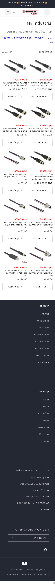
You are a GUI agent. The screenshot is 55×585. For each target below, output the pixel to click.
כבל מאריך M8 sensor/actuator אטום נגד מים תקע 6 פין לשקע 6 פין (42, 176)
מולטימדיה (43, 413)
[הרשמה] (12, 538)
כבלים (46, 399)
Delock (36, 570)
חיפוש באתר (43, 320)
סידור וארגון (43, 427)
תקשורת (39, 37)
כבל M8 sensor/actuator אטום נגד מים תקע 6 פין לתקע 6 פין (40, 129)
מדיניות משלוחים (40, 334)
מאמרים (45, 441)
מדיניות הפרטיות (40, 574)
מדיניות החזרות (41, 341)
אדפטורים (44, 406)
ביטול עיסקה (43, 362)
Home (50, 37)
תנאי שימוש (26, 574)
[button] (47, 12)
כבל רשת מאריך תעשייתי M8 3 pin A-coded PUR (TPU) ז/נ (15, 84)
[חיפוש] (14, 12)
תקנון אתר (44, 327)
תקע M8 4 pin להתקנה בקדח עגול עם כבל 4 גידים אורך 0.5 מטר (15, 176)
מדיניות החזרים (16, 570)
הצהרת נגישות (42, 355)
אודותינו (45, 313)
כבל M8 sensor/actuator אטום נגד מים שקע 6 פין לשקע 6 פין (15, 129)
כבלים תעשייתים (22, 37)
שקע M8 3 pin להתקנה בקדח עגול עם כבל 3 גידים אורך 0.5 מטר (41, 272)
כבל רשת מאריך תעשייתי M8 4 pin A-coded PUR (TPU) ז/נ (40, 84)
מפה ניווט (44, 509)
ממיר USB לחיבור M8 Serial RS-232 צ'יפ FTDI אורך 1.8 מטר (16, 272)
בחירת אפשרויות (40, 96)
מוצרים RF (44, 434)
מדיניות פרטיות (41, 348)
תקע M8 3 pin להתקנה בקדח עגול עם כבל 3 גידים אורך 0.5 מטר (15, 224)
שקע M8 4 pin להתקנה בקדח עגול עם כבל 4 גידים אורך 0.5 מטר (41, 224)
